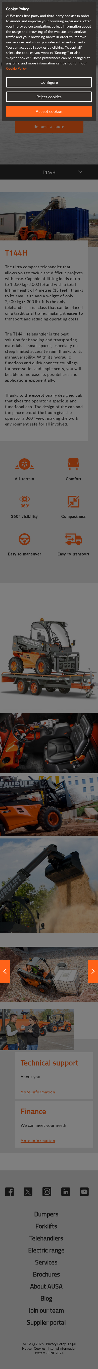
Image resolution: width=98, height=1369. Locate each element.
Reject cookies (49, 97)
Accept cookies (49, 111)
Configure (49, 82)
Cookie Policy (16, 68)
